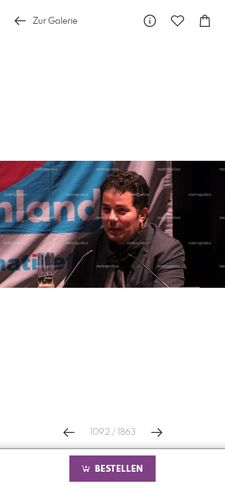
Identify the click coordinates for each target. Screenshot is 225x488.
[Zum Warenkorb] (205, 21)
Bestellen (117, 469)
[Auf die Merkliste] (177, 21)
